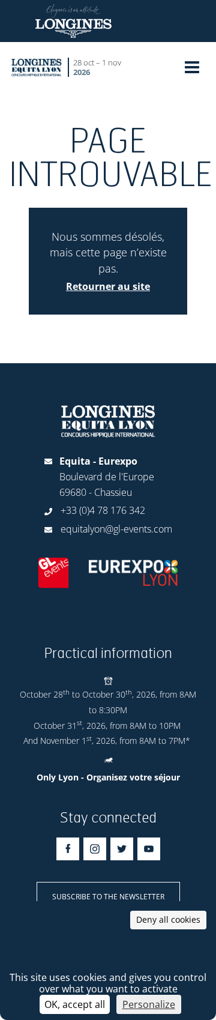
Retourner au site (108, 286)
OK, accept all (74, 1004)
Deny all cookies (168, 919)
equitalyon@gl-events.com (116, 529)
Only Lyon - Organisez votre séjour (108, 777)
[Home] (37, 67)
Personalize (148, 1004)
